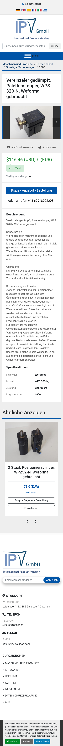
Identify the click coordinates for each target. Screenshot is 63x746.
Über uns (11, 676)
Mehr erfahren (42, 741)
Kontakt (10, 682)
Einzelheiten (31, 508)
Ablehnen (26, 741)
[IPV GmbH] (21, 561)
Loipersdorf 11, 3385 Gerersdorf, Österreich (26, 606)
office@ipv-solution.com (16, 644)
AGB (7, 702)
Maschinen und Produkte (22, 663)
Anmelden (52, 580)
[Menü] (27, 56)
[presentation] (27, 521)
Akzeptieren (12, 741)
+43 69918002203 (33, 4)
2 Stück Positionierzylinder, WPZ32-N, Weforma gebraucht (31, 472)
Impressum (12, 689)
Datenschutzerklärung (47, 736)
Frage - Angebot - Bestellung (31, 190)
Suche (54, 46)
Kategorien (12, 669)
